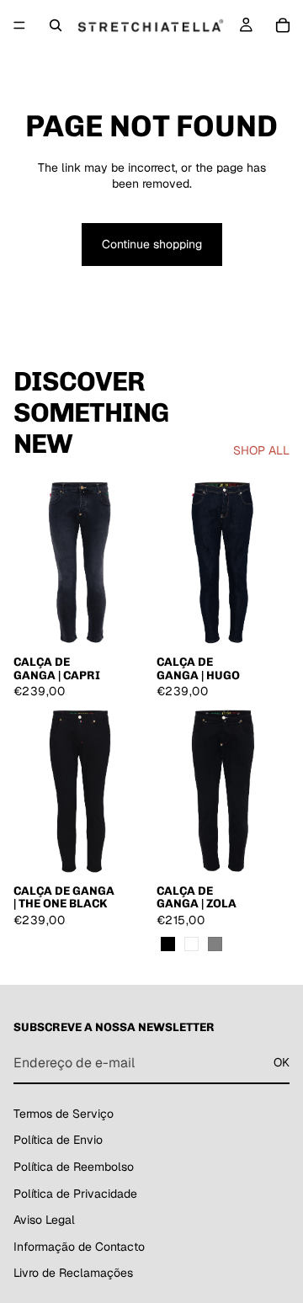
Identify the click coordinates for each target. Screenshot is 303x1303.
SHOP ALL (261, 450)
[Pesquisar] (55, 25)
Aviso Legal (44, 1219)
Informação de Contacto (79, 1246)
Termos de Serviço (63, 1113)
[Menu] (19, 25)
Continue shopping (152, 244)
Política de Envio (58, 1139)
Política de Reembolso (73, 1166)
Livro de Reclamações (73, 1272)
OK (282, 1062)
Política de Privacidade (75, 1193)
